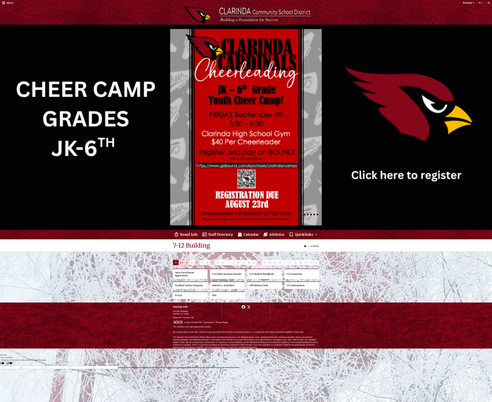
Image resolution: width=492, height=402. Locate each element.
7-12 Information (295, 285)
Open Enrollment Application (184, 274)
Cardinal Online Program (189, 285)
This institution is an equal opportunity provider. (192, 326)
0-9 (181, 262)
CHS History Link (258, 285)
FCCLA (178, 295)
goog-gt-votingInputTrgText (205, 367)
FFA (214, 295)
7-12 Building (313, 246)
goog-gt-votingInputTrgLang (156, 367)
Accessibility (209, 322)
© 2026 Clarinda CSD (193, 322)
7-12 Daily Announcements (226, 274)
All (176, 262)
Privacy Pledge (222, 322)
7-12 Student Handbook (261, 274)
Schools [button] (468, 2)
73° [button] (480, 2)
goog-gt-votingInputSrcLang (130, 367)
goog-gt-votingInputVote (228, 367)
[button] (303, 234)
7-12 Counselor (294, 274)
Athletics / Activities (223, 285)
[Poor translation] (9, 363)
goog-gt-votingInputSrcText (181, 367)
